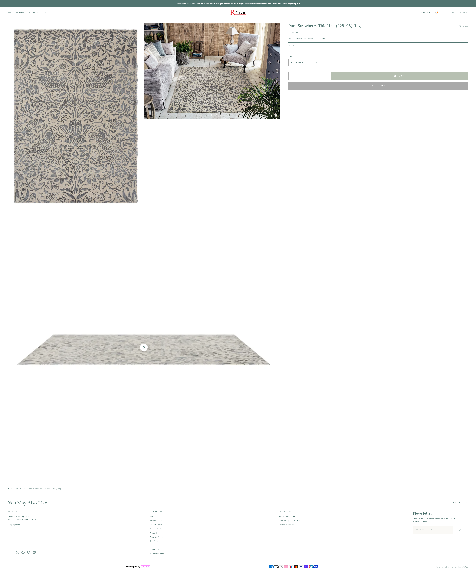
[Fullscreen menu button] (9, 12)
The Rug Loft (455, 567)
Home (10, 489)
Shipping (302, 38)
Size (290, 56)
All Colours (21, 489)
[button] (425, 12)
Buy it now (378, 86)
